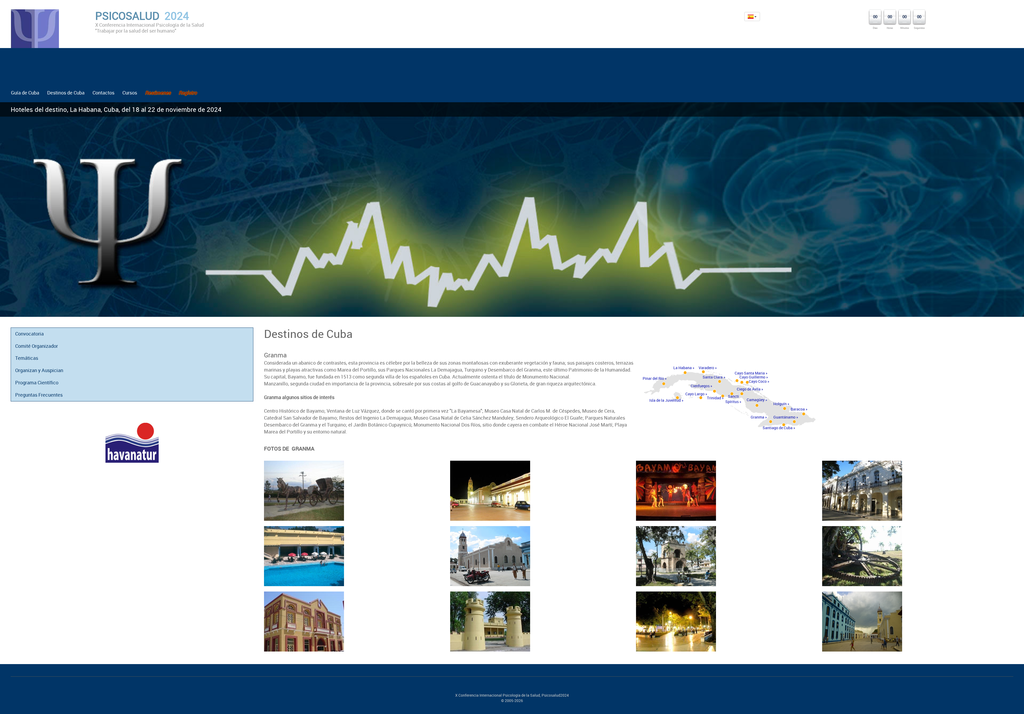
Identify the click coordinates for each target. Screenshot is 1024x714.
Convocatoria (29, 333)
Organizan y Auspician (39, 370)
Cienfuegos (700, 385)
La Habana (682, 367)
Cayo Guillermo (752, 377)
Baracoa (798, 409)
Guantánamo (784, 417)
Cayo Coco (758, 381)
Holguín (780, 403)
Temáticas (26, 358)
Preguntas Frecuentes (39, 395)
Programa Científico (36, 382)
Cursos (129, 92)
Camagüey (756, 399)
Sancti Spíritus (732, 399)
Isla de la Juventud (665, 400)
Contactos (103, 92)
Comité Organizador (36, 346)
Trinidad (714, 397)
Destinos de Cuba (66, 92)
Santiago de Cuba (778, 427)
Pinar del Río (653, 378)
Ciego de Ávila (749, 389)
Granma (757, 417)
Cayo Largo (695, 393)
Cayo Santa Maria (750, 373)
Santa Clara (713, 377)
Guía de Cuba (25, 92)
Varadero (706, 367)
